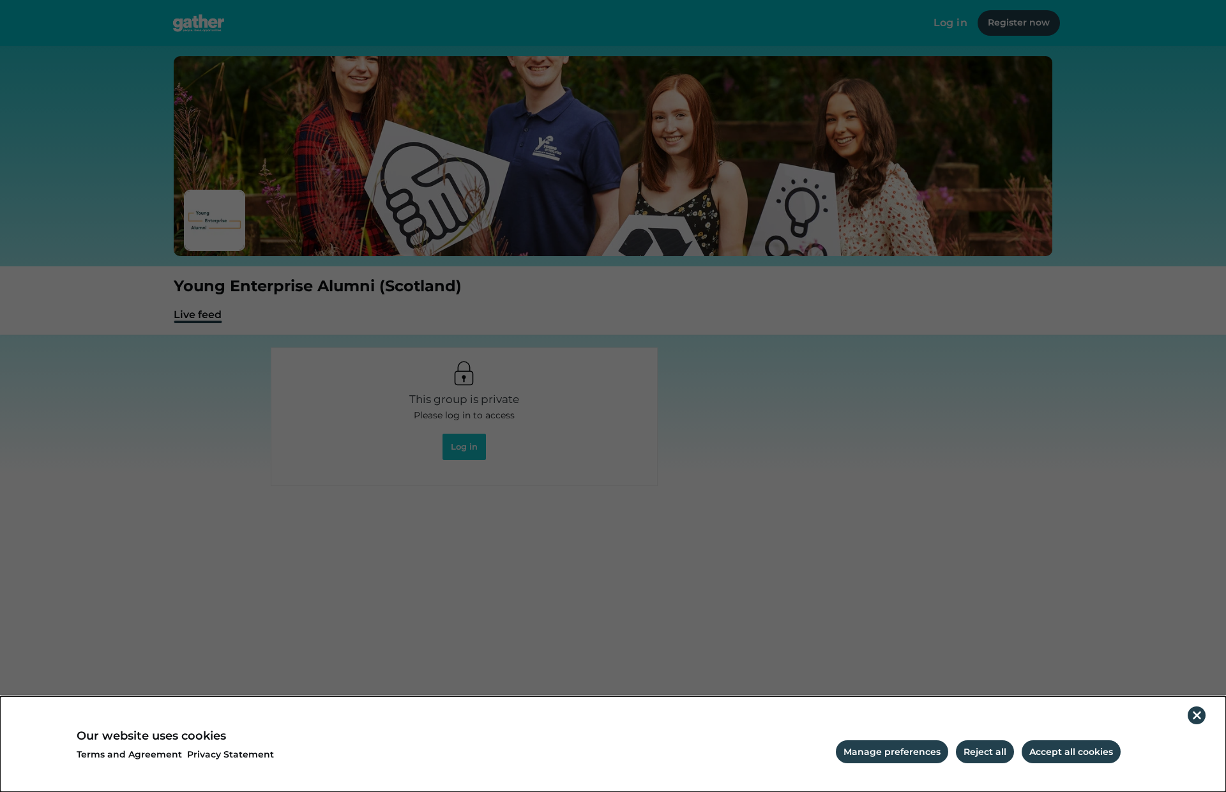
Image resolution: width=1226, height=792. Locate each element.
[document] (613, 744)
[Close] (1197, 715)
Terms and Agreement (129, 754)
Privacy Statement (230, 754)
